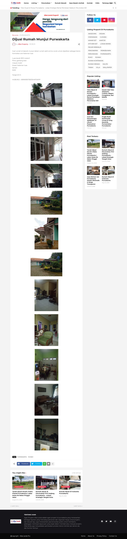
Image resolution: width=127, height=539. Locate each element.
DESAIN (102, 34)
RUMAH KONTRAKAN (95, 61)
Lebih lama (77, 506)
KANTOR (102, 40)
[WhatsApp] (44, 464)
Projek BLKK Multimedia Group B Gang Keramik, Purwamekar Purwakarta (107, 121)
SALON (105, 64)
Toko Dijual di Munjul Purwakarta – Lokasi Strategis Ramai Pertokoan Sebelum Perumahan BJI (54, 8)
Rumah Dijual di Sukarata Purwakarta (69, 492)
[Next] (116, 8)
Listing (34, 3)
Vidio (97, 3)
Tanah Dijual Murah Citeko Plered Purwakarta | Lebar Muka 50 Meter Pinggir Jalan (22, 494)
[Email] (48, 464)
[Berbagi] (79, 44)
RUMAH (30, 457)
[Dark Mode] (111, 3)
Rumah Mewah (60, 3)
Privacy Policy (102, 536)
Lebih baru (15, 506)
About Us (91, 536)
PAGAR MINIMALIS (94, 47)
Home (26, 3)
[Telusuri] (115, 3)
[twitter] (97, 20)
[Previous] (113, 8)
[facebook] (90, 20)
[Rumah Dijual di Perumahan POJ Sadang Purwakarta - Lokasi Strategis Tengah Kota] (108, 143)
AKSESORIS (92, 34)
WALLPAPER (107, 67)
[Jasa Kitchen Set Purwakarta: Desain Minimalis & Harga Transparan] (93, 170)
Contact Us (113, 536)
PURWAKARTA (25, 35)
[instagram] (111, 20)
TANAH (90, 67)
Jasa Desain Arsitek (76, 3)
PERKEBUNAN (106, 50)
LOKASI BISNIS (105, 44)
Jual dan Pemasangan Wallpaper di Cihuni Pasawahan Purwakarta (92, 121)
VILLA (98, 67)
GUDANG (103, 37)
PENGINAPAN (93, 50)
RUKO (90, 57)
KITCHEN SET (92, 44)
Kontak (90, 3)
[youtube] (104, 20)
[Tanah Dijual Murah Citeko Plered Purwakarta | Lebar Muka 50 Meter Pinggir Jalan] (93, 143)
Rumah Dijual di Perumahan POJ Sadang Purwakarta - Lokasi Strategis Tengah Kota (45, 494)
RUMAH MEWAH (94, 64)
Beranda (15, 35)
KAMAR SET (92, 40)
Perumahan (45, 3)
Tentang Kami (107, 3)
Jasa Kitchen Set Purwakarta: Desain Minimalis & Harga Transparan (93, 180)
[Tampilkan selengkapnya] (52, 464)
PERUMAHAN (93, 54)
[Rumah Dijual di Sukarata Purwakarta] (108, 170)
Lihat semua (76, 473)
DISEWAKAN (92, 37)
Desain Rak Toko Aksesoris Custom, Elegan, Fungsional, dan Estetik (108, 93)
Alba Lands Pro (25, 536)
